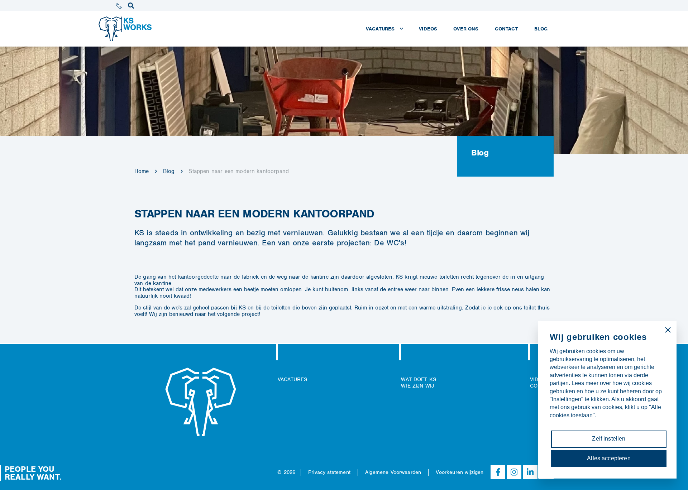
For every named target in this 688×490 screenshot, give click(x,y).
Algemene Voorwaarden (393, 472)
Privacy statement (329, 472)
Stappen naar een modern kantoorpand (238, 171)
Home (141, 171)
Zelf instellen (608, 439)
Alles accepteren (609, 458)
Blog (169, 171)
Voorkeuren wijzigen (459, 472)
